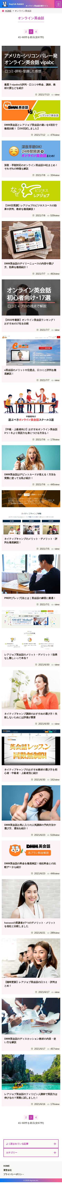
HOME (8, 11)
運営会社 (7, 1170)
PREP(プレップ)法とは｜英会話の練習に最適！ (30, 598)
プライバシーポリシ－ (13, 1174)
